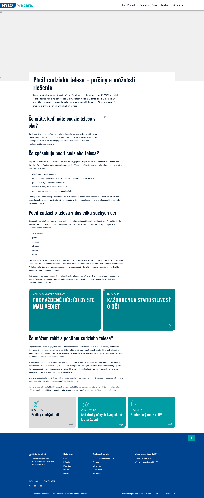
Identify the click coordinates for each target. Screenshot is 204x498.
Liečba (66, 474)
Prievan (96, 462)
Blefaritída (97, 466)
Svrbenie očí (98, 474)
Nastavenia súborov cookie (76, 494)
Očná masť (97, 470)
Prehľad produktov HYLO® (145, 458)
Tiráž (30, 494)
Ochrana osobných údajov (44, 494)
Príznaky (66, 462)
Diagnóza (67, 466)
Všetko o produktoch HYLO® (146, 462)
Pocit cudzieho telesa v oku (104, 458)
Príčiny (66, 470)
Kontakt (60, 494)
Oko (65, 458)
